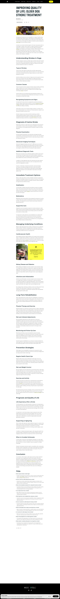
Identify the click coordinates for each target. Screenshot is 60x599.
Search (41, 1)
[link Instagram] (29, 590)
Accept (56, 596)
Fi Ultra (38, 1)
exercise (26, 240)
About (35, 598)
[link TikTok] (31, 590)
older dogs (18, 42)
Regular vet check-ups (31, 460)
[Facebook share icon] (26, 22)
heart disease (22, 476)
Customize (49, 596)
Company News (17, 1)
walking (17, 48)
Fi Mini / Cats (29, 1)
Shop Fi (51, 1)
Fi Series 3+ (34, 1)
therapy (28, 191)
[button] (17, 253)
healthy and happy (37, 392)
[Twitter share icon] (25, 22)
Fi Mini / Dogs (23, 1)
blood (21, 383)
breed (22, 90)
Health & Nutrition (19, 22)
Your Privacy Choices (47, 598)
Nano (24, 598)
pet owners (34, 116)
